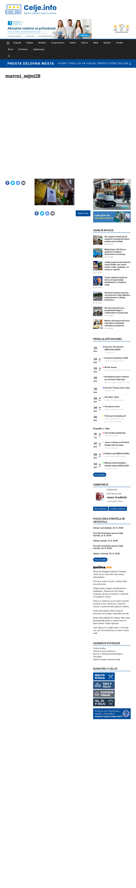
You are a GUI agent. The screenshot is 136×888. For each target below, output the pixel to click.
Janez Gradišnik (117, 497)
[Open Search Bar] (9, 56)
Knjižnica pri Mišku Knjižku (117, 453)
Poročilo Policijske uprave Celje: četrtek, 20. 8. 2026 (108, 547)
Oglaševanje (38, 49)
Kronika (119, 42)
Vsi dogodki (99, 475)
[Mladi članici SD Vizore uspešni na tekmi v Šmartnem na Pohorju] (97, 253)
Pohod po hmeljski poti (115, 416)
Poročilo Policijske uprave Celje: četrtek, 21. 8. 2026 (108, 534)
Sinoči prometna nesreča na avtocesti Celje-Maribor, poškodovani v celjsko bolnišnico (118, 296)
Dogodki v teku (101, 428)
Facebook (7, 183)
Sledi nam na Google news (18, 183)
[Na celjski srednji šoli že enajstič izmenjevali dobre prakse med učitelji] (97, 240)
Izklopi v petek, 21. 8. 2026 (105, 541)
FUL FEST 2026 (112, 397)
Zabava (84, 42)
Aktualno (42, 42)
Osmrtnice (23, 49)
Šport (10, 49)
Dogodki (17, 42)
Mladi (95, 42)
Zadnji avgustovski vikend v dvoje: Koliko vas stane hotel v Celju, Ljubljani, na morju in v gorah (118, 266)
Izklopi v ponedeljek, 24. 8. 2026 (108, 528)
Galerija (29, 42)
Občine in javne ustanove (104, 651)
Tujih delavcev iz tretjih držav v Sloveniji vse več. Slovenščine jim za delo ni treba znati (111, 630)
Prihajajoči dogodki (107, 338)
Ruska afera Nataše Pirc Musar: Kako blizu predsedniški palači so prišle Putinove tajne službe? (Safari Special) (111, 620)
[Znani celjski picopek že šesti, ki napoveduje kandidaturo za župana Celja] (97, 281)
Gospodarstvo (57, 42)
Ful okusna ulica (112, 406)
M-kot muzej (110, 367)
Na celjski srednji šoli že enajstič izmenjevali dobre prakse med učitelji (117, 238)
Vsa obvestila (100, 560)
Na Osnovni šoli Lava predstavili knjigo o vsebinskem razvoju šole (116, 310)
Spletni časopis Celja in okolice (8, 42)
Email (23, 183)
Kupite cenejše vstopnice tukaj (106, 659)
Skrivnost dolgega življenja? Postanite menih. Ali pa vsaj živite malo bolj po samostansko (109, 574)
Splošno (107, 42)
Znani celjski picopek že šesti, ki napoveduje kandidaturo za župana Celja (116, 281)
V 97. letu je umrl (114, 493)
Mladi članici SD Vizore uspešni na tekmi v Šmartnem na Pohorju (115, 251)
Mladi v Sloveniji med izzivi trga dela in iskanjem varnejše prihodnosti (117, 323)
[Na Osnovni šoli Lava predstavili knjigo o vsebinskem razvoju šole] (97, 311)
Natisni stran (83, 213)
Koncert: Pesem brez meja (117, 388)
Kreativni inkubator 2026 (116, 358)
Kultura (73, 42)
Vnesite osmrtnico (118, 509)
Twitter (13, 183)
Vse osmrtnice (100, 509)
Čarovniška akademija (115, 433)
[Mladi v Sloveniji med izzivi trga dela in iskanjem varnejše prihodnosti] (97, 324)
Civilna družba (99, 648)
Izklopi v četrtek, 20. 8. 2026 (106, 553)
